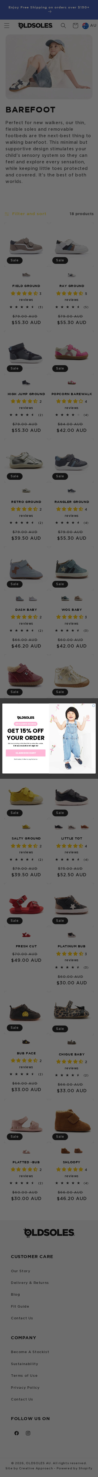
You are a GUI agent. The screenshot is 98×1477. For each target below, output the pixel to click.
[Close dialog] (93, 705)
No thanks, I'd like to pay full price (25, 759)
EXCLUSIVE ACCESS (26, 723)
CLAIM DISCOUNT (26, 753)
